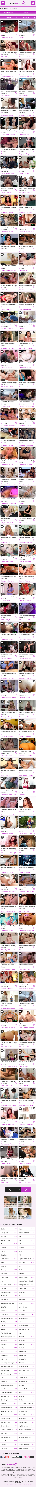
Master (26, 1441)
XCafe (22, 734)
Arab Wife (9, 1296)
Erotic (7, 1047)
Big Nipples (11, 523)
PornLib (22, 578)
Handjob (22, 76)
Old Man (9, 1288)
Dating (9, 1229)
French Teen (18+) (9, 1429)
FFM (26, 1255)
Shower (31, 775)
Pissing (9, 1247)
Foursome (30, 445)
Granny (26, 1229)
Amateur (4, 37)
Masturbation (27, 309)
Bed (29, 969)
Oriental (26, 1337)
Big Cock (22, 154)
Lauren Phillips (24, 95)
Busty (3, 270)
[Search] (33, 3)
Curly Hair (31, 406)
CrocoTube (5, 171)
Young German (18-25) (26, 1285)
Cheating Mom (9, 1400)
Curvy (26, 1303)
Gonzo (26, 1374)
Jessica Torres (6, 600)
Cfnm (32, 231)
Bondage (26, 1273)
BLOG (5, 1484)
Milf (13, 76)
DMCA (20, 1484)
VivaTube (22, 753)
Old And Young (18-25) (26, 1281)
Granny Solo (9, 1426)
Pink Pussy (23, 1047)
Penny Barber (6, 76)
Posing (11, 251)
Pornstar (14, 484)
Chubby (11, 503)
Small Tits (28, 736)
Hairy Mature (9, 1258)
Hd (3, 173)
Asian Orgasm (9, 1418)
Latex (26, 1244)
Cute (26, 1251)
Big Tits (11, 37)
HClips (22, 54)
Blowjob (14, 697)
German (29, 930)
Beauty (22, 736)
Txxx (3, 346)
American (29, 464)
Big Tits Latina (26, 1426)
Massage (9, 309)
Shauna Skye (23, 1183)
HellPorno (23, 1025)
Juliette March (6, 406)
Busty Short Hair (26, 1370)
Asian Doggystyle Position (9, 1337)
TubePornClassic (25, 637)
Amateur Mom (9, 1244)
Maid (7, 814)
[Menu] (3, 3)
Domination (10, 1086)
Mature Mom (12, 950)
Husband (4, 328)
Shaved (11, 736)
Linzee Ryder (24, 988)
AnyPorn (22, 35)
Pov (3, 57)
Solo (26, 1236)
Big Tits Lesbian (9, 1437)
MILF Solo (9, 1359)
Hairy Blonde (26, 1381)
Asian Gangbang (9, 1407)
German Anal (26, 1359)
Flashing (4, 115)
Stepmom (26, 1292)
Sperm (9, 1325)
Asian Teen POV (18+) (26, 1404)
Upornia (4, 190)
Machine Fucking (26, 1329)
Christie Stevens (24, 290)
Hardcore (23, 445)
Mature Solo (9, 1370)
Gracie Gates (5, 1144)
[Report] (16, 35)
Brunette (8, 173)
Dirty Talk (4, 581)
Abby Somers (6, 853)
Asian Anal (26, 1322)
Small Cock (9, 1277)
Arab (28, 697)
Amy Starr (5, 561)
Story (25, 833)
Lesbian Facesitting (9, 1385)
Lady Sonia (23, 192)
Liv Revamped (24, 814)
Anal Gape (26, 1314)
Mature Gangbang (9, 1318)
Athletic (9, 1322)
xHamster (23, 74)
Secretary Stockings (9, 1363)
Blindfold (9, 1307)
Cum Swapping (9, 1374)
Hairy (9, 1281)
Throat (9, 1415)
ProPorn (22, 113)
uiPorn (22, 132)
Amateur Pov (30, 115)
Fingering (22, 697)
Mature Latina (9, 1422)
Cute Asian (9, 1314)
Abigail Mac (5, 1008)
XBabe (22, 540)
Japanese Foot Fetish (26, 1407)
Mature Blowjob (9, 1292)
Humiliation (26, 1418)
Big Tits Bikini (26, 1355)
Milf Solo (4, 1027)
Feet (26, 1266)
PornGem (22, 909)
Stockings (5, 950)
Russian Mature (9, 1333)
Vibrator (26, 1363)
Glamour (9, 1444)
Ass (28, 134)
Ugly (9, 1377)
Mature (22, 37)
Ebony (13, 173)
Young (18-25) (9, 1240)
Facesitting (9, 1355)
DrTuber (4, 210)
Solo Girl (9, 1389)
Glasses (30, 1047)
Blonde (30, 192)
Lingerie (10, 115)
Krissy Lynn (23, 406)
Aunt (9, 1351)
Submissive (9, 1299)
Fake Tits (9, 270)
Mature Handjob (26, 1232)
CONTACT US (29, 1484)
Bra (3, 95)
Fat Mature (26, 1288)
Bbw (31, 755)
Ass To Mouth (26, 1389)
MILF (26, 1240)
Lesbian (4, 484)
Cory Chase (5, 134)
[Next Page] (26, 1189)
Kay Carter (23, 717)
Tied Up (26, 1296)
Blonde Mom (26, 1415)
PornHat (4, 74)
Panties (8, 95)
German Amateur (26, 1366)
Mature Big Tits (26, 1277)
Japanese (31, 1027)
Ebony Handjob (26, 1377)
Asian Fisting (26, 1307)
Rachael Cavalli (6, 387)
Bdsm (21, 173)
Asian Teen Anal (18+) (9, 1303)
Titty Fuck (9, 1255)
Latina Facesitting (9, 1392)
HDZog (22, 93)
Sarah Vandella (6, 542)
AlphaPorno (5, 753)
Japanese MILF (26, 1422)
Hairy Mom (9, 1433)
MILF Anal (26, 1299)
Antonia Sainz (24, 1066)
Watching (9, 658)
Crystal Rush (23, 523)
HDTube (22, 268)
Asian (3, 367)
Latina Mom (9, 1441)
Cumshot (8, 290)
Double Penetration (26, 1429)
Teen (3, 658)
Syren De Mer (6, 1124)
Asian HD (9, 1329)
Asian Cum (26, 1311)
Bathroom (30, 1086)
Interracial (9, 911)
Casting (26, 1247)
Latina (32, 891)
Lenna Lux (5, 251)
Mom (15, 270)
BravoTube (5, 54)
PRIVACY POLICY (14, 1484)
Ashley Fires (23, 270)
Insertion (9, 1381)
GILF (26, 1270)
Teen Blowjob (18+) (9, 1411)
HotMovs (4, 559)
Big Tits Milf (12, 1027)
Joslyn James (6, 425)
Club (26, 1433)
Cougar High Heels (26, 1444)
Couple (8, 57)
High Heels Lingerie (9, 1366)
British (31, 1105)
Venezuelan (26, 1351)
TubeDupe (5, 326)
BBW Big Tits (26, 1411)
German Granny (26, 1318)
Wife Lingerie (9, 1396)
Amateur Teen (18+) (26, 1437)
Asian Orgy (9, 1344)
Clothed (26, 1348)
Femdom (22, 231)
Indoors (9, 1403)
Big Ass (4, 192)
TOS (8, 1484)
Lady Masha (23, 775)
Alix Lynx (4, 717)
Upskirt (26, 1400)
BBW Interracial (26, 1325)
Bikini (9, 1262)
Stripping (12, 1008)
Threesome (31, 833)
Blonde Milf (30, 1124)
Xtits (3, 35)
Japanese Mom (9, 1285)
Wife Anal (9, 1348)
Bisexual (9, 1266)
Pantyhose (23, 425)
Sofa (32, 542)
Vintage (29, 639)
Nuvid (21, 346)
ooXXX (4, 617)
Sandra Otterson (24, 853)
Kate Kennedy (6, 697)
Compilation (9, 755)
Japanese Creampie (26, 1258)
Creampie (9, 1270)
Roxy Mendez (24, 1105)
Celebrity (26, 1385)
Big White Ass (26, 1448)
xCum (21, 443)
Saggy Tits (9, 1232)
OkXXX (22, 287)
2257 (24, 1484)
